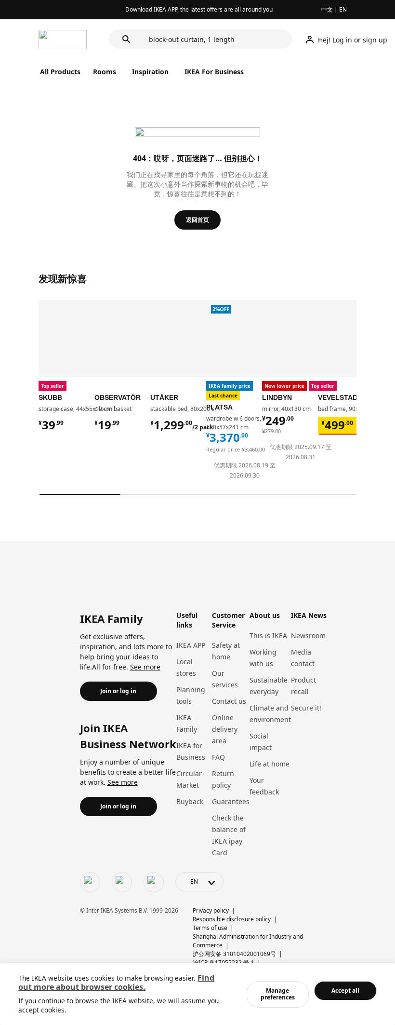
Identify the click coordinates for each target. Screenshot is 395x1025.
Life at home (270, 763)
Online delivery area (224, 729)
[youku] (154, 882)
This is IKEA (268, 635)
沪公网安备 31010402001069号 (234, 954)
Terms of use (210, 928)
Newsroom (308, 635)
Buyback (189, 801)
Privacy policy (211, 910)
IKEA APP (190, 645)
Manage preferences (278, 993)
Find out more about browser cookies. (116, 982)
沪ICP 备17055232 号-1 (223, 962)
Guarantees (231, 801)
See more (145, 666)
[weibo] (122, 882)
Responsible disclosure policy (232, 919)
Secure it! (306, 707)
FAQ (218, 757)
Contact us (229, 701)
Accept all (345, 990)
